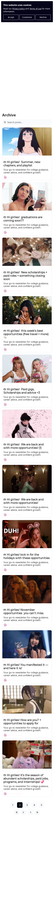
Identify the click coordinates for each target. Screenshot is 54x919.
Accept (11, 17)
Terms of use (35, 8)
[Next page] (30, 812)
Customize (27, 17)
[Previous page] (23, 812)
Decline (43, 17)
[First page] (17, 812)
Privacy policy (18, 8)
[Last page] (37, 812)
